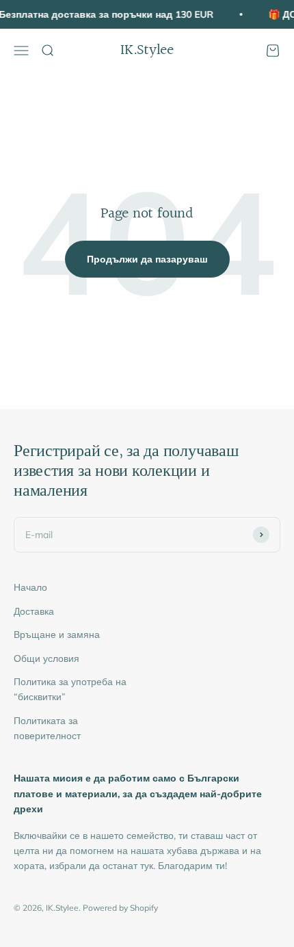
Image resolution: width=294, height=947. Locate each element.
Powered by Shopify (120, 908)
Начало (30, 587)
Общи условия (46, 658)
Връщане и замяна (57, 634)
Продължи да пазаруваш (147, 259)
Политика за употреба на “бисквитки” (70, 689)
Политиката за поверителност (47, 728)
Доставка (34, 611)
